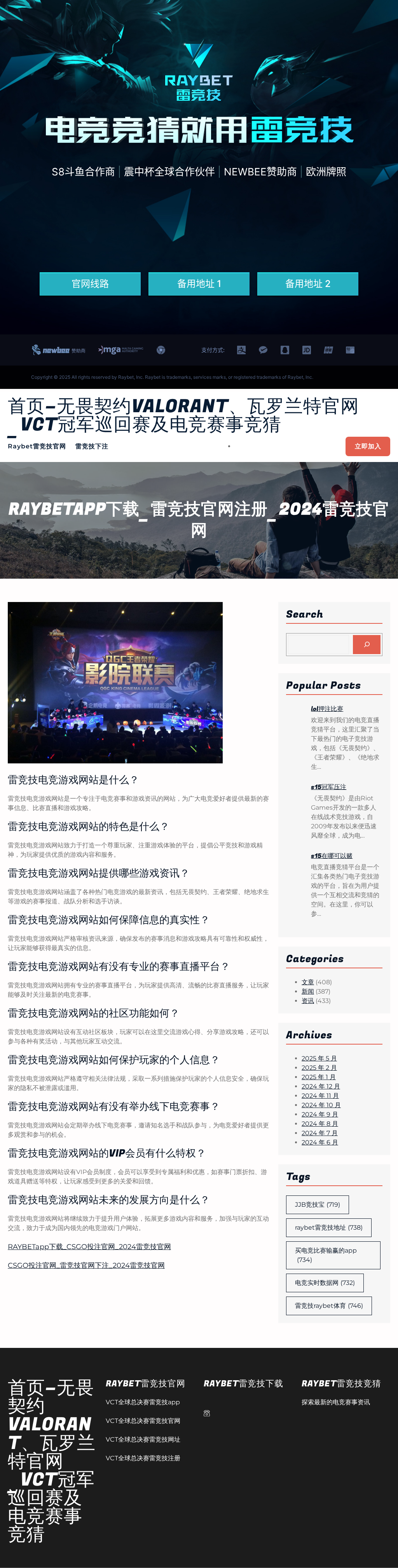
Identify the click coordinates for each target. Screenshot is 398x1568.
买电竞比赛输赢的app (326, 1255)
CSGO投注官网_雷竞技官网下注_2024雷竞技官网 (86, 1265)
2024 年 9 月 (320, 1114)
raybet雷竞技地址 (329, 1227)
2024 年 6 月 (320, 1142)
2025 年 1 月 (319, 1077)
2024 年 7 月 (320, 1133)
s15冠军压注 (328, 787)
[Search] (367, 644)
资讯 (308, 1000)
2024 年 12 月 (321, 1086)
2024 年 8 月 (320, 1123)
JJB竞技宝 (317, 1204)
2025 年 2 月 (319, 1067)
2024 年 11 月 (320, 1095)
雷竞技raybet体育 (329, 1305)
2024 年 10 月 (321, 1105)
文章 (308, 982)
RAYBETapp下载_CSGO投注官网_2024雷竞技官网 (89, 1246)
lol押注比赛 (327, 709)
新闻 (308, 991)
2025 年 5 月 (319, 1058)
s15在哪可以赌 (332, 856)
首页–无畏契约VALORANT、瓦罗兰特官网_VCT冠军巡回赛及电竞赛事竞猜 (183, 415)
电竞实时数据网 (325, 1282)
